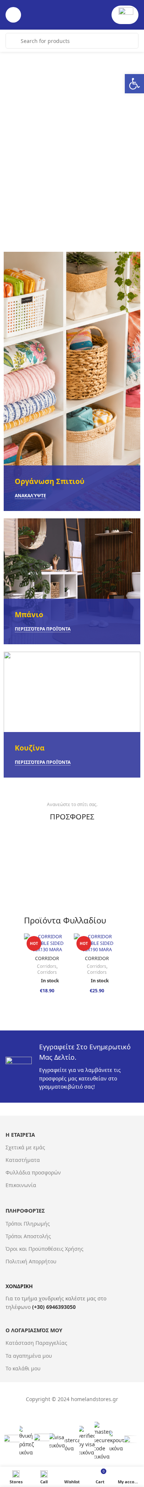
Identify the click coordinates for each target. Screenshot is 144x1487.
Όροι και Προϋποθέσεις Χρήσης (44, 1248)
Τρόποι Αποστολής (28, 1236)
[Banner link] (72, 381)
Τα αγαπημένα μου (29, 1355)
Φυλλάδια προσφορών (33, 1172)
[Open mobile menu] (13, 14)
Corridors (46, 966)
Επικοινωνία (21, 1185)
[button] (134, 83)
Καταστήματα (23, 1159)
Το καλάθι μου (23, 1368)
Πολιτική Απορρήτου (31, 1261)
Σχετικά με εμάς (25, 1147)
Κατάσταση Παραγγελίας (36, 1342)
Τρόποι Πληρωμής (28, 1223)
